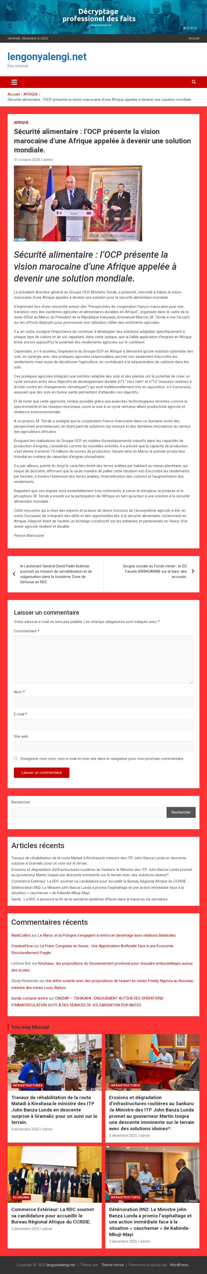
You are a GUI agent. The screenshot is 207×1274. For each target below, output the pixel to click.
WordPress (179, 1265)
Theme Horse (112, 1265)
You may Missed (30, 1027)
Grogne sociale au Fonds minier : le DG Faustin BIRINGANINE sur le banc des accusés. (155, 571)
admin (48, 160)
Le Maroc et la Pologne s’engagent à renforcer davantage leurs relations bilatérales (107, 935)
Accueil (194, 38)
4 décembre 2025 (25, 1129)
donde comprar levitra (29, 998)
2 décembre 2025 (25, 1229)
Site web (21, 736)
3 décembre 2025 (123, 1135)
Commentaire (26, 631)
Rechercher (20, 802)
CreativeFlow (22, 946)
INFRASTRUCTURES (27, 1085)
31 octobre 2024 (27, 160)
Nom (19, 692)
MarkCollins (21, 935)
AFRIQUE (21, 123)
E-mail (20, 714)
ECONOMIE (21, 1197)
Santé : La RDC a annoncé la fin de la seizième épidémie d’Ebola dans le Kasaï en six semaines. (89, 899)
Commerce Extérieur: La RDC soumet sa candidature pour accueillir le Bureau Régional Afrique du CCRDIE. (99, 881)
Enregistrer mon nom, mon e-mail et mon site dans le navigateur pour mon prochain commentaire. (102, 758)
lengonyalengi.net (47, 57)
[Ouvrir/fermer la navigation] (14, 82)
